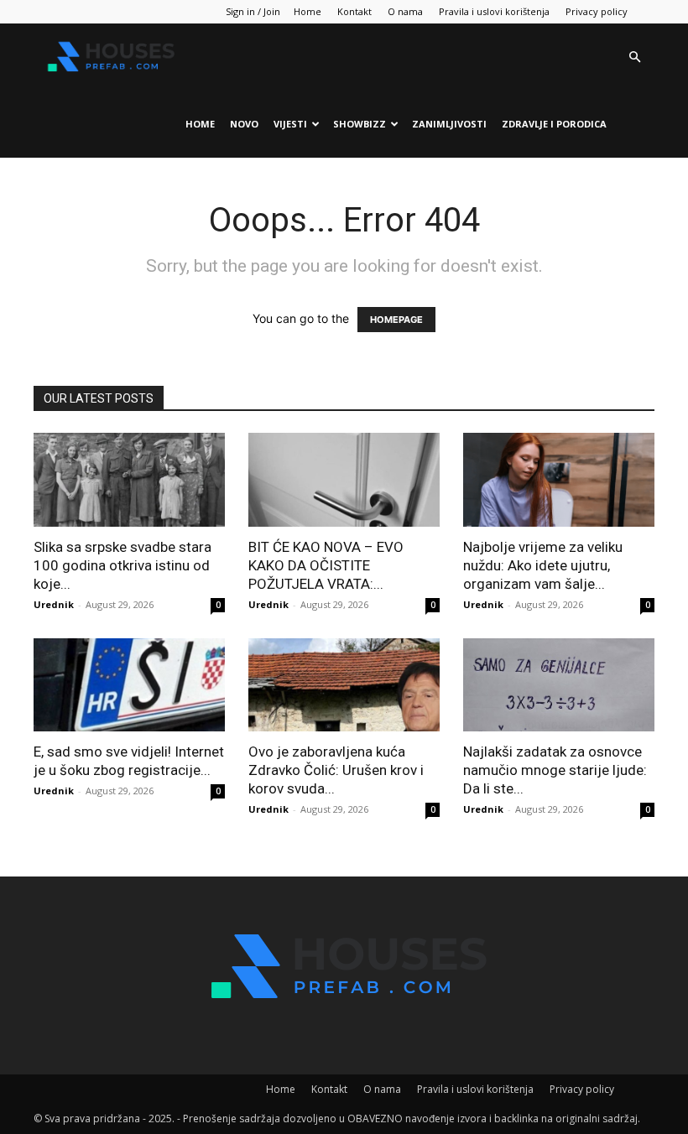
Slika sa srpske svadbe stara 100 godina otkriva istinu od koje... (122, 565)
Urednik (54, 604)
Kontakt (354, 11)
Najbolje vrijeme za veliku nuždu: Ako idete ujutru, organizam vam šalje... (543, 565)
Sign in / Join (253, 11)
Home (307, 11)
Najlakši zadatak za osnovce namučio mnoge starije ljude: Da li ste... (555, 770)
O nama (405, 11)
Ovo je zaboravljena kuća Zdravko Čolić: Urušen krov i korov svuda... (336, 770)
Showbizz (359, 123)
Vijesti (290, 123)
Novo (244, 123)
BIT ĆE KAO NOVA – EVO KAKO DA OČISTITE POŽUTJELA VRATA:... (326, 565)
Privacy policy (597, 11)
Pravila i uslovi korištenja (494, 11)
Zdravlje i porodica (554, 123)
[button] (634, 57)
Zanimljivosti (449, 123)
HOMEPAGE (396, 319)
